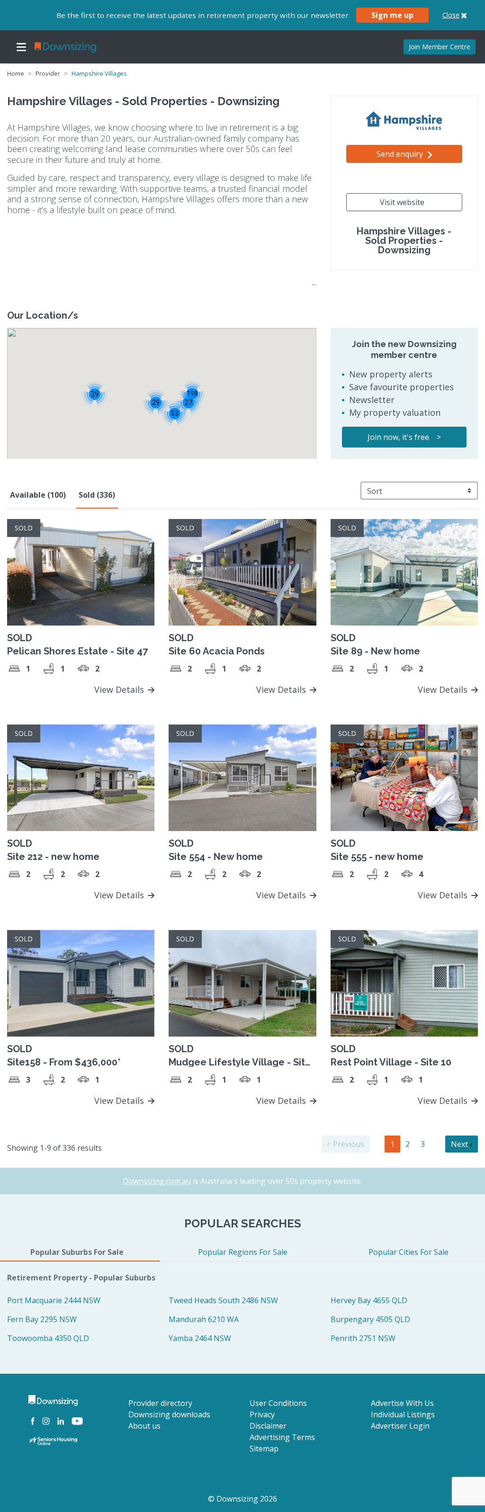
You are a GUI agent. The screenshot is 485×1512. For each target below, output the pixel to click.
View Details (120, 689)
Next (460, 1144)
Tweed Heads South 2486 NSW (223, 1300)
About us (144, 1426)
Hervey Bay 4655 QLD (369, 1300)
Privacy (262, 1414)
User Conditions (278, 1403)
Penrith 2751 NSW (363, 1338)
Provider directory (160, 1403)
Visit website (402, 202)
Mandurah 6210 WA (204, 1319)
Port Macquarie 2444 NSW (53, 1300)
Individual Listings (403, 1414)
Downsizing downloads (169, 1414)
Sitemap (264, 1448)
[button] (174, 413)
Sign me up (392, 15)
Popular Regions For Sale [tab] (242, 1252)
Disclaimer (268, 1426)
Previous (347, 1144)
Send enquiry (401, 154)
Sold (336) (97, 495)
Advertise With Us (402, 1403)
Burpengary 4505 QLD (370, 1319)
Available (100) (38, 495)
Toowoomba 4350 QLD (48, 1338)
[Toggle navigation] (21, 46)
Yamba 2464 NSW (200, 1338)
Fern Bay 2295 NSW (42, 1319)
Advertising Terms (282, 1437)
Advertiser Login (400, 1426)
